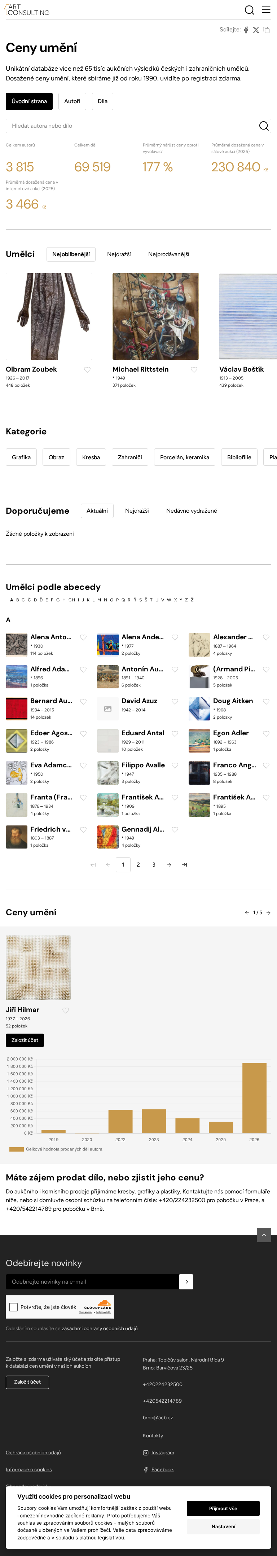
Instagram (162, 1453)
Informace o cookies (29, 1470)
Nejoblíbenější (71, 254)
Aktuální (97, 510)
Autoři (72, 101)
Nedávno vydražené (191, 510)
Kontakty (153, 1436)
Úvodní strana (29, 101)
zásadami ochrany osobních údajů (100, 1328)
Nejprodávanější (168, 254)
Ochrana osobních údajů (33, 1453)
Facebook (162, 1470)
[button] (264, 1235)
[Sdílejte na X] (256, 29)
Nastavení (223, 1526)
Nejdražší (119, 254)
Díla (102, 101)
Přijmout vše (223, 1508)
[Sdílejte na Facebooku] (246, 29)
